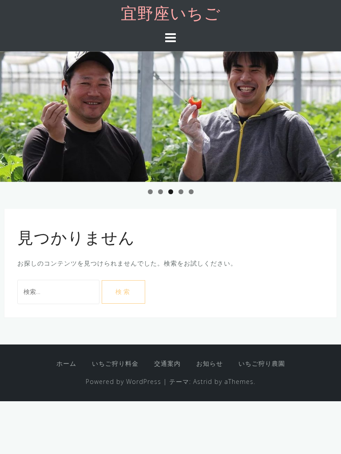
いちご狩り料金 (115, 363)
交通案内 (167, 363)
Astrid (202, 381)
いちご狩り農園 (261, 363)
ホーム (66, 363)
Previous (11, 114)
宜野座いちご (171, 15)
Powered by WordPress (123, 381)
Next (330, 114)
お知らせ (209, 363)
